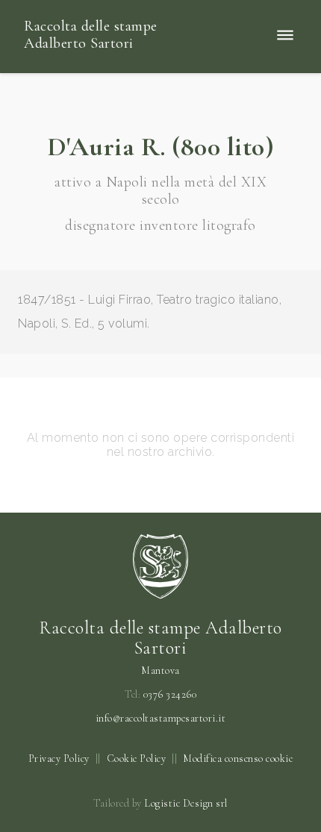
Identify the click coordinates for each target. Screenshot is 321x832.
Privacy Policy (59, 758)
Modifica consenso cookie (238, 758)
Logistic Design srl (186, 803)
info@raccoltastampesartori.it (161, 719)
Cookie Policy (136, 758)
